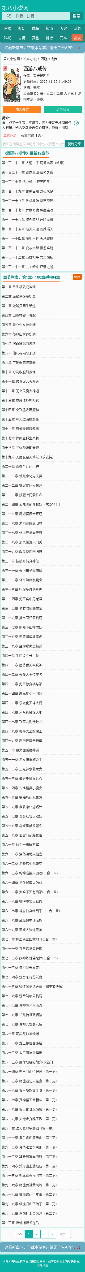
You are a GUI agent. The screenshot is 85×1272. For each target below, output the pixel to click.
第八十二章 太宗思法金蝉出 (22, 1052)
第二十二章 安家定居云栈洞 (22, 485)
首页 (8, 28)
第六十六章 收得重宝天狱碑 (22, 901)
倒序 (77, 276)
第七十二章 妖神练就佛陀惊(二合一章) (30, 958)
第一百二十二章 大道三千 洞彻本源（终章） (34, 162)
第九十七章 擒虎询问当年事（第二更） (30, 1194)
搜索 (76, 15)
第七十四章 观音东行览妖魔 (22, 976)
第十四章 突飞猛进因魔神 (20, 409)
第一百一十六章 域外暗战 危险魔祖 (27, 219)
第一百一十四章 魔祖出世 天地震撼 (27, 238)
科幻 (8, 37)
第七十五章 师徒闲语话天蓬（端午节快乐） (33, 986)
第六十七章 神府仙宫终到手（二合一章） (32, 910)
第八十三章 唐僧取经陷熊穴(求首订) (28, 1062)
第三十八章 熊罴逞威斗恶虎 (22, 636)
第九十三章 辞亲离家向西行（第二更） (30, 1156)
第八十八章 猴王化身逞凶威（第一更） (30, 1109)
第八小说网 (15, 8)
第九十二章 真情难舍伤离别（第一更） (30, 1147)
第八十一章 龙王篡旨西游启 (22, 1043)
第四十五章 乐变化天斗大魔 (22, 702)
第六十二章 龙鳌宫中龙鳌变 (22, 863)
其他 (35, 37)
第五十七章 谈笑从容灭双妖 (22, 816)
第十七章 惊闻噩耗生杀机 (20, 438)
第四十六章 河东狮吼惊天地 (22, 712)
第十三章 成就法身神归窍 (20, 400)
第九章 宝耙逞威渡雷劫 (19, 362)
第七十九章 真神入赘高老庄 (22, 1024)
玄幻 (22, 28)
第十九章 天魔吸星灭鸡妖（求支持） (28, 456)
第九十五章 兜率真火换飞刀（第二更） (30, 1175)
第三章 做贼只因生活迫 (19, 305)
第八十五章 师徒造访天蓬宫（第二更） (30, 1080)
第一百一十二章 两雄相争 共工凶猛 (27, 257)
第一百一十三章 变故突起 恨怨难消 (27, 247)
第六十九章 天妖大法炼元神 (22, 929)
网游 (77, 28)
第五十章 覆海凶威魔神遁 (20, 750)
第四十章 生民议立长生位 (20, 655)
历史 (63, 28)
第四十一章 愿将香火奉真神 (22, 664)
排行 (49, 37)
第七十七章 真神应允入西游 (22, 1005)
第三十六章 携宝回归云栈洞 (22, 617)
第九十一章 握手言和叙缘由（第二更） (30, 1137)
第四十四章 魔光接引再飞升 (22, 693)
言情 (22, 37)
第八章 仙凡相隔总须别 (19, 352)
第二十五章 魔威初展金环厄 (22, 513)
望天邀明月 (41, 75)
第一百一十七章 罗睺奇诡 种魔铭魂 (27, 210)
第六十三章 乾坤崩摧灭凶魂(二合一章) (30, 872)
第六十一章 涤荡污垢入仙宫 (22, 854)
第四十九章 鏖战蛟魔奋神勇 (22, 740)
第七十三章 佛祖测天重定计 (22, 967)
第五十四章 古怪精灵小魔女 (22, 787)
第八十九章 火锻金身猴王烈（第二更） (30, 1118)
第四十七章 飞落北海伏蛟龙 (22, 721)
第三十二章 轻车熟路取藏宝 (22, 579)
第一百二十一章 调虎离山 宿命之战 (27, 172)
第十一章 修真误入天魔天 (20, 381)
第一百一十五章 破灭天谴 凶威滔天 (27, 228)
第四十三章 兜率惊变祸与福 (22, 683)
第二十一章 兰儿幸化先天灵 (22, 475)
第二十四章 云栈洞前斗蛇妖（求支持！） (32, 504)
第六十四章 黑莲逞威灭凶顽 (22, 882)
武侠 (35, 28)
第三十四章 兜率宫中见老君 (22, 598)
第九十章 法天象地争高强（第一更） (28, 1128)
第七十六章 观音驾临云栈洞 (22, 995)
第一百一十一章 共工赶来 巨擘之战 (27, 266)
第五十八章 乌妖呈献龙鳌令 (22, 825)
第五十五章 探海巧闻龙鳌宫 (22, 797)
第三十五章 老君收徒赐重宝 (22, 608)
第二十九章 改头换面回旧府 (22, 551)
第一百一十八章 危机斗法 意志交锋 (27, 200)
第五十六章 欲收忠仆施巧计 (22, 806)
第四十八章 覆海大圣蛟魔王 (22, 731)
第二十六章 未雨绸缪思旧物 (22, 523)
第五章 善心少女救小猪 (19, 324)
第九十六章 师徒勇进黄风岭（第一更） (30, 1184)
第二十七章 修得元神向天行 (22, 532)
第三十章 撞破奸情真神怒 (20, 560)
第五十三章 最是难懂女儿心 (22, 778)
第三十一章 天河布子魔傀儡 (22, 570)
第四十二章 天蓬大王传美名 (22, 674)
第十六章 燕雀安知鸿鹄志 (20, 428)
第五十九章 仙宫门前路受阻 (22, 835)
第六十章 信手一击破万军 (20, 844)
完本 (63, 37)
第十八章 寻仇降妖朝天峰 (20, 447)
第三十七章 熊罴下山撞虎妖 (22, 627)
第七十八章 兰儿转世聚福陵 (22, 1014)
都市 (49, 28)
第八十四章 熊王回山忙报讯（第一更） (30, 1071)
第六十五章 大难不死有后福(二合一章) (30, 891)
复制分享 (74, 143)
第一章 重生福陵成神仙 (19, 286)
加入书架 (22, 109)
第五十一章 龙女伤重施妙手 (22, 759)
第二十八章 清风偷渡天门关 (22, 542)
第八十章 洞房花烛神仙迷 (20, 1033)
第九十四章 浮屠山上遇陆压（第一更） (30, 1166)
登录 (77, 37)
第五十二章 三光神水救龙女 (22, 768)
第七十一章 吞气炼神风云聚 (22, 948)
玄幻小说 (30, 58)
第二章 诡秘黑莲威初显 (19, 296)
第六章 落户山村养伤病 (19, 334)
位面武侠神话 (31, 135)
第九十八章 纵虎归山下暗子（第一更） (30, 1203)
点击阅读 (62, 109)
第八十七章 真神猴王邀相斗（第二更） (30, 1099)
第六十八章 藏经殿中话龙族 (22, 920)
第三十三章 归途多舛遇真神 (22, 589)
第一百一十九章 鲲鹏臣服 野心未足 (27, 191)
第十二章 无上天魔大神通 (20, 390)
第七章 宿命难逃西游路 (19, 343)
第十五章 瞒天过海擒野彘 (20, 419)
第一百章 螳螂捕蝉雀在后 (20, 1222)
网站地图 (42, 1265)
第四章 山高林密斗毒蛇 (19, 315)
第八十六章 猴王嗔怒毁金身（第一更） (30, 1090)
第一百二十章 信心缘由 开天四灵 (26, 181)
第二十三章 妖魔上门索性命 (22, 494)
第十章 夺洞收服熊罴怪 (19, 371)
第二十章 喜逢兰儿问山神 (20, 466)
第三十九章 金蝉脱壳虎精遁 (22, 646)
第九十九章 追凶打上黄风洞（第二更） (30, 1213)
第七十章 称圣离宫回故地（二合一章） (30, 939)
